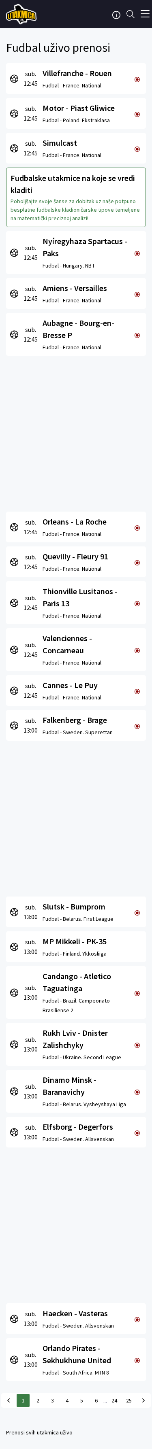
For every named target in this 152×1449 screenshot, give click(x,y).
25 (129, 1400)
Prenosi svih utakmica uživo (39, 1432)
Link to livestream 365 (22, 14)
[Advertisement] (76, 432)
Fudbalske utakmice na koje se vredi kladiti (73, 184)
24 (114, 1400)
